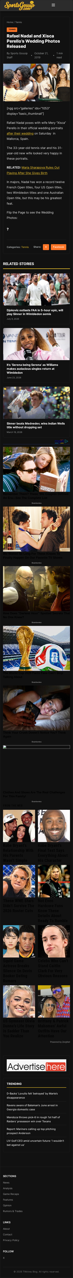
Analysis (7, 1188)
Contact (7, 1234)
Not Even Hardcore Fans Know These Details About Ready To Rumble (53, 910)
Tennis (18, 22)
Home (10, 22)
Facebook (58, 247)
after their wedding (20, 133)
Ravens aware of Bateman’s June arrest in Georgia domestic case (32, 1107)
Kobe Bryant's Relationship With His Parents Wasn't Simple (18, 853)
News (6, 1182)
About (6, 1228)
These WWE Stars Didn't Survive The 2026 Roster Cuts (18, 905)
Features (8, 1199)
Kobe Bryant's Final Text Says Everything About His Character (53, 853)
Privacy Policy (11, 1240)
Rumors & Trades (13, 1211)
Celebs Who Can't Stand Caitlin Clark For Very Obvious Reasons (53, 968)
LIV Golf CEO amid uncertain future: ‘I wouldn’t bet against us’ (35, 1142)
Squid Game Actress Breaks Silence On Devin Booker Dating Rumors (17, 970)
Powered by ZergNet (60, 1042)
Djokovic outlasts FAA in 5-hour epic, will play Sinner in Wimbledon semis (35, 312)
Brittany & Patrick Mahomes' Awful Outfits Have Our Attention (53, 1028)
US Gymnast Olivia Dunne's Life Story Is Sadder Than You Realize (19, 1028)
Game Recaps (11, 1194)
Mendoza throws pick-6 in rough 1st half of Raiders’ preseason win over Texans (33, 1119)
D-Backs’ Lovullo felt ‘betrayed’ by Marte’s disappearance (32, 1095)
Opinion (7, 1205)
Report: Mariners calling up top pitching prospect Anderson (31, 1131)
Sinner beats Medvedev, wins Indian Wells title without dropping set (36, 425)
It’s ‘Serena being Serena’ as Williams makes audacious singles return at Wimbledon (32, 368)
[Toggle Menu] (53, 5)
